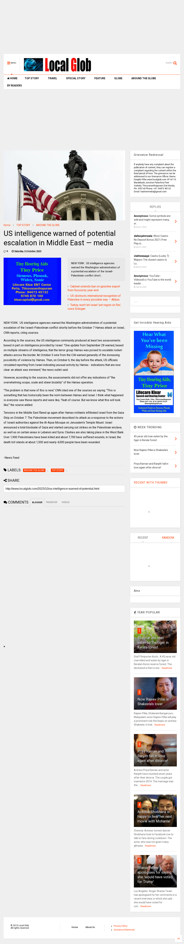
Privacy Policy (120, 926)
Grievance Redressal (124, 930)
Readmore (167, 668)
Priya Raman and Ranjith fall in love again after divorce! (152, 756)
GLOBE (118, 78)
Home (7, 225)
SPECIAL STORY (75, 78)
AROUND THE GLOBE (143, 78)
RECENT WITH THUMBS (150, 482)
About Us (90, 927)
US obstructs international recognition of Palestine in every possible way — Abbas (94, 297)
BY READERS (14, 85)
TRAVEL (52, 78)
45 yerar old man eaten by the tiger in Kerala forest (153, 642)
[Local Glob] (60, 71)
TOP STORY (32, 78)
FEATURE (99, 78)
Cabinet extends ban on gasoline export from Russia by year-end (94, 288)
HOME (13, 78)
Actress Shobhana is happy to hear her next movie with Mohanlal (154, 816)
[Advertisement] (92, 29)
